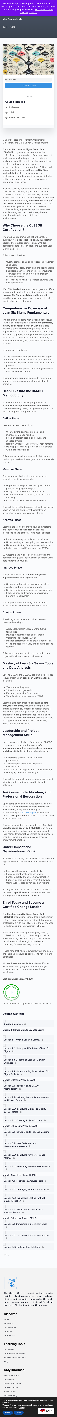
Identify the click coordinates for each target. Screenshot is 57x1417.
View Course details (12, 19)
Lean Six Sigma (28, 812)
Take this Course (28, 85)
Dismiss (33, 12)
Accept (7, 1413)
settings (22, 1408)
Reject (19, 1413)
